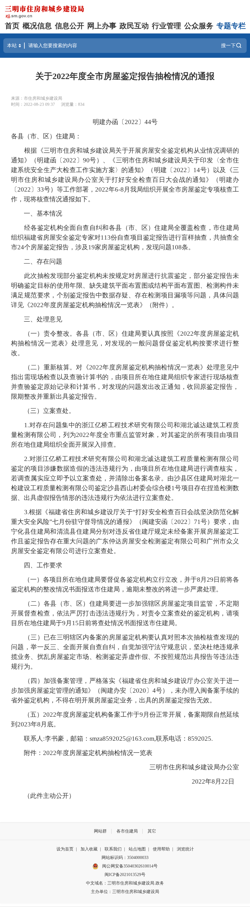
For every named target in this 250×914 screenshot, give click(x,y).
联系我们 (113, 849)
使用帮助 (161, 849)
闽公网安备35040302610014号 (129, 866)
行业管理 (166, 26)
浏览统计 (185, 849)
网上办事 (101, 26)
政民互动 (134, 26)
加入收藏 (89, 849)
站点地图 (137, 849)
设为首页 (64, 849)
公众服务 (198, 26)
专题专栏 (231, 26)
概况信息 (37, 26)
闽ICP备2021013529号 (125, 874)
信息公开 (69, 26)
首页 (12, 26)
